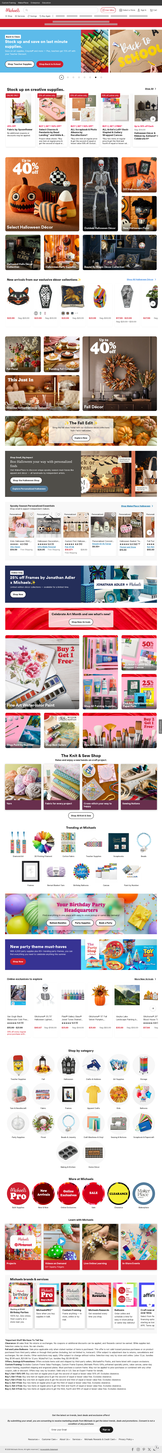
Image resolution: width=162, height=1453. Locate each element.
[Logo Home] (12, 10)
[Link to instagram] (138, 1449)
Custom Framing (9, 3)
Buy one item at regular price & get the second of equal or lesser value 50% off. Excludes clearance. (62, 1373)
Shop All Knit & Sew (81, 815)
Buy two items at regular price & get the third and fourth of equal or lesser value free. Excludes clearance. (63, 1386)
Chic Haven (15, 547)
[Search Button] (26, 10)
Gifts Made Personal (47, 547)
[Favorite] (31, 515)
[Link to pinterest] (144, 1449)
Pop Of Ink (69, 547)
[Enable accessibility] (156, 1447)
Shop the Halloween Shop (26, 480)
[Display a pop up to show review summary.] (139, 544)
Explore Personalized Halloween (29, 489)
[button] (144, 10)
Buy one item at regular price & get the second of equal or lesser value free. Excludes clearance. (58, 1376)
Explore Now (81, 438)
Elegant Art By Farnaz (101, 544)
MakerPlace (23, 3)
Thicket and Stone (128, 547)
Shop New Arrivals (81, 622)
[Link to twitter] (149, 1449)
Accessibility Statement (49, 1449)
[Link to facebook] (133, 1449)
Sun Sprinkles (153, 547)
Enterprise (35, 3)
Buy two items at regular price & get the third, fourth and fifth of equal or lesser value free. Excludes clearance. (65, 1389)
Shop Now (13, 58)
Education (46, 3)
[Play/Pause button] (61, 77)
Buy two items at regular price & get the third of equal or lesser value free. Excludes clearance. (58, 1382)
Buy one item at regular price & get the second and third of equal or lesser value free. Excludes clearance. (63, 1379)
